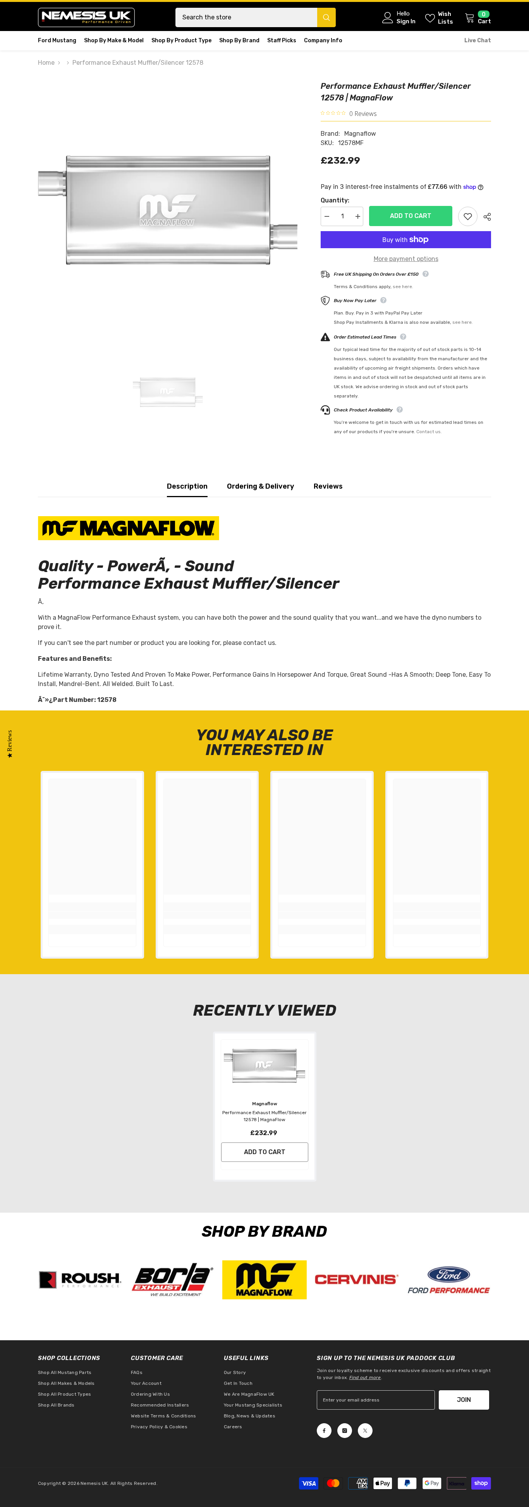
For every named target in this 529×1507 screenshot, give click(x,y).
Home (46, 62)
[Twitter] (365, 1430)
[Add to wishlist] (467, 216)
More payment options (406, 259)
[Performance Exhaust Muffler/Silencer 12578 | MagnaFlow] (264, 1066)
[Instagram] (344, 1430)
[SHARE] (484, 216)
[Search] (255, 17)
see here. (403, 286)
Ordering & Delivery (260, 486)
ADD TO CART (410, 215)
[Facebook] (324, 1430)
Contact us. (429, 431)
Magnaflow (360, 133)
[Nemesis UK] (80, 1280)
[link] (92, 915)
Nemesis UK (94, 1483)
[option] (168, 210)
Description (187, 486)
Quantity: (335, 200)
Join (464, 1399)
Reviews (328, 486)
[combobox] (246, 17)
